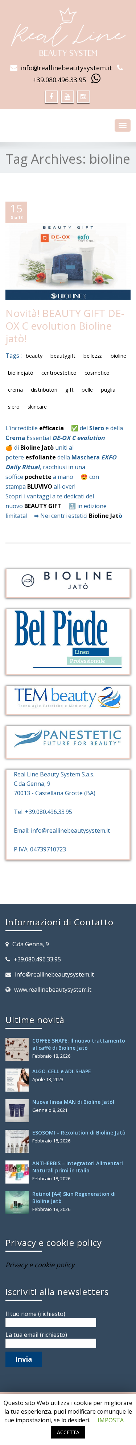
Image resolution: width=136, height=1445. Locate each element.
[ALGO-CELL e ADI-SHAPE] (18, 1080)
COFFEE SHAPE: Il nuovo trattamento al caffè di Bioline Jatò (78, 1044)
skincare (37, 406)
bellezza (93, 355)
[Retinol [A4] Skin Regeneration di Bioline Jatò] (18, 1202)
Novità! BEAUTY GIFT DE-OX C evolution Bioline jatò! (64, 325)
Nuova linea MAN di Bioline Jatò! (73, 1101)
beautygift (62, 355)
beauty (34, 355)
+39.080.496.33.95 (59, 79)
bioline (118, 355)
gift (69, 389)
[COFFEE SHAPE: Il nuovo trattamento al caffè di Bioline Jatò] (18, 1049)
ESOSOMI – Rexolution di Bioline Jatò (78, 1132)
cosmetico (97, 372)
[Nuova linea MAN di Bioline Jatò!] (18, 1110)
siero (14, 406)
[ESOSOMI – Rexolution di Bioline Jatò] (18, 1141)
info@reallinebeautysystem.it (66, 67)
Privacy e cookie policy (39, 1264)
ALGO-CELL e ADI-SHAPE (61, 1071)
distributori (44, 389)
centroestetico (59, 372)
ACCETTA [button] (68, 1432)
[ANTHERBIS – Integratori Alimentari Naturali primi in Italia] (18, 1172)
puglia (108, 389)
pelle (87, 389)
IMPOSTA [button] (111, 1420)
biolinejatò (20, 372)
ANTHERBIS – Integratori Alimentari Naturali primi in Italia (77, 1167)
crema (15, 389)
